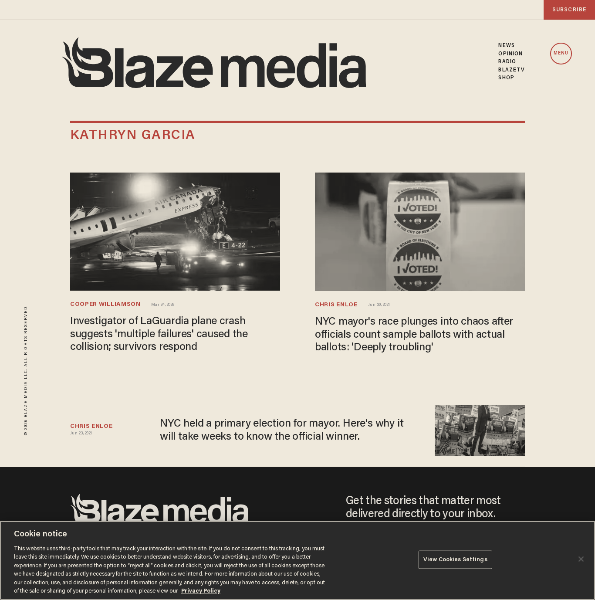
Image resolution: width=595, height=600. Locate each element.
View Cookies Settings (455, 560)
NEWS (506, 45)
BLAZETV (511, 70)
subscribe (569, 10)
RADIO (507, 61)
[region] (297, 560)
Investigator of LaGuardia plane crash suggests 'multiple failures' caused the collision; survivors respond (159, 334)
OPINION (510, 54)
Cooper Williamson (105, 305)
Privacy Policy (200, 591)
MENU (561, 53)
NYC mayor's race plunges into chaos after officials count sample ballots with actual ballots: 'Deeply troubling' (414, 335)
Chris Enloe (336, 305)
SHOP (506, 78)
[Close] (581, 559)
